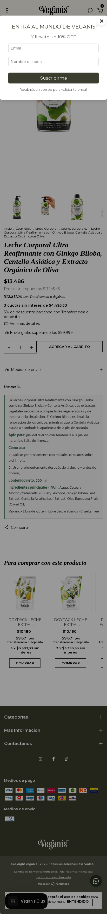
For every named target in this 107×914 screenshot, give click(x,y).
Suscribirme (53, 78)
